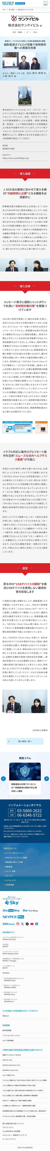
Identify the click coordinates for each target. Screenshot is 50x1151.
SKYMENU (6, 973)
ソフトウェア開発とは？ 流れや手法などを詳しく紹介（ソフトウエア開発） (25, 1080)
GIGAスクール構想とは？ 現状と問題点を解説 (17, 1100)
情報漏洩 (8, 866)
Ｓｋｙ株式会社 (28, 1147)
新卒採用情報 (7, 1030)
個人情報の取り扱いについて (13, 1123)
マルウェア (9, 875)
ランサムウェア (10, 880)
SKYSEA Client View (13, 938)
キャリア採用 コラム (9, 1075)
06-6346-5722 (29, 815)
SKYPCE (5, 945)
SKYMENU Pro (10, 1000)
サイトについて (8, 1127)
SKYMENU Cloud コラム (10, 1070)
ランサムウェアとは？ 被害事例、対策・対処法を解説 (19, 1116)
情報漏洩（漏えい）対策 (14, 862)
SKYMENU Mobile (12, 986)
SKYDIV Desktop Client (11, 952)
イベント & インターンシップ (11, 1035)
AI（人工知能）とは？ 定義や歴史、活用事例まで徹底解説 (20, 1095)
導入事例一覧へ (25, 741)
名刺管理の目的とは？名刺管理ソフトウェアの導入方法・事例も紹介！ (24, 1111)
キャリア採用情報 (8, 1040)
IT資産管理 (9, 885)
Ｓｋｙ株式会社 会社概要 (11, 1131)
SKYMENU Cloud (14, 979)
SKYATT (9, 967)
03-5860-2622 (29, 810)
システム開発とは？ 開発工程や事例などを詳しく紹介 (19, 1085)
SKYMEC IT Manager (13, 960)
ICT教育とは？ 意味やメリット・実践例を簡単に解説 (19, 1106)
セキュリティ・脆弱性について (14, 1135)
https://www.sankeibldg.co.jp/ (16, 158)
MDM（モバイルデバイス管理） (16, 857)
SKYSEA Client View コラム (11, 1065)
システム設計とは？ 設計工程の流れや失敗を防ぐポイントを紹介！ (23, 1090)
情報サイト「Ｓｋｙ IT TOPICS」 (12, 1055)
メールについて (8, 1139)
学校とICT (6, 1016)
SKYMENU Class (10, 993)
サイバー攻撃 (10, 871)
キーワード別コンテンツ (14, 853)
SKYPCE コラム (7, 1060)
